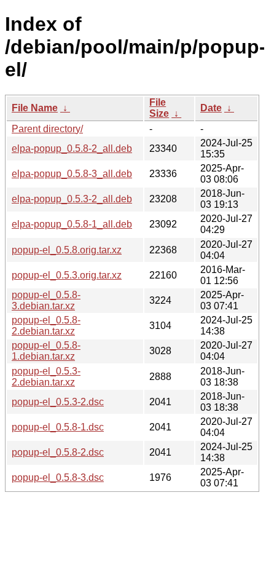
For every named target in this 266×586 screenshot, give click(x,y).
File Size (159, 108)
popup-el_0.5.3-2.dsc (58, 402)
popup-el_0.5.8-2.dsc (58, 452)
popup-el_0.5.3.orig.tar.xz (67, 275)
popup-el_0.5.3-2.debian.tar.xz (46, 376)
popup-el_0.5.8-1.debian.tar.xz (46, 351)
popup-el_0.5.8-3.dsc (58, 477)
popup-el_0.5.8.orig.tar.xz (67, 250)
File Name (35, 108)
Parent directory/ (47, 129)
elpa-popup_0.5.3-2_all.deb (72, 199)
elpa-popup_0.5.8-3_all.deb (72, 173)
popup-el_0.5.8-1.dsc (58, 427)
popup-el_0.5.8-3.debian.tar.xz (46, 300)
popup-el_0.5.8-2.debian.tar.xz (46, 325)
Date (211, 108)
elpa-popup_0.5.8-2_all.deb (72, 148)
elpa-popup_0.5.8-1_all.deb (72, 224)
